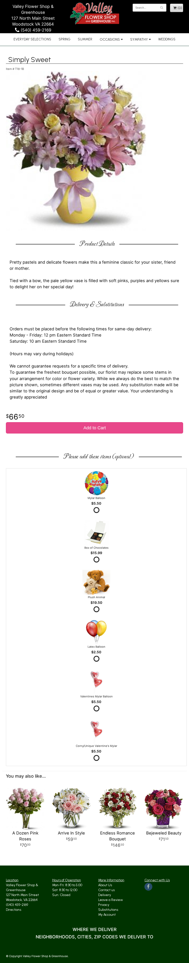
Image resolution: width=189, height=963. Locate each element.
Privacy (103, 905)
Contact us (106, 890)
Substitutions (108, 910)
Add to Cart (94, 427)
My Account (107, 915)
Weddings (166, 39)
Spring (64, 39)
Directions (13, 910)
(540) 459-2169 (35, 30)
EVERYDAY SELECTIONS (32, 39)
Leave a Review (110, 900)
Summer (85, 39)
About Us (105, 885)
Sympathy (139, 39)
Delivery (104, 895)
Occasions (110, 39)
